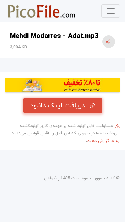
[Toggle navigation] (110, 11)
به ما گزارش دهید (103, 141)
